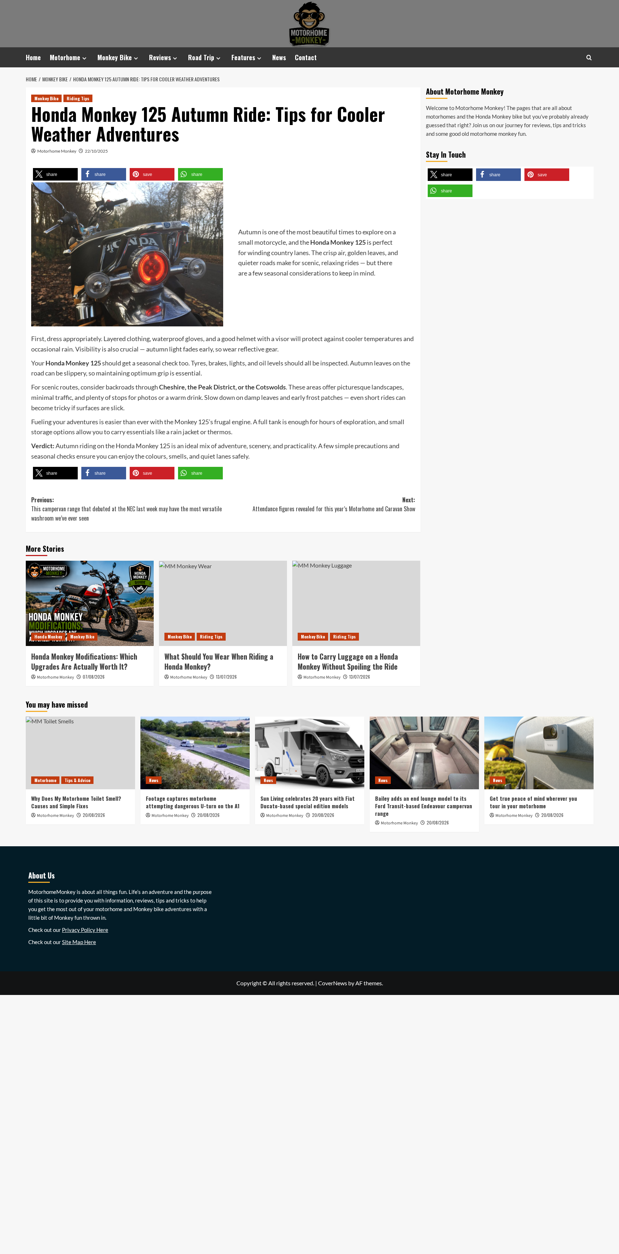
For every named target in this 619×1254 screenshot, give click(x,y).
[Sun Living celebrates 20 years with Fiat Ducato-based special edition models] (309, 753)
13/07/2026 (226, 677)
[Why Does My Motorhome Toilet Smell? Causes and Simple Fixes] (80, 753)
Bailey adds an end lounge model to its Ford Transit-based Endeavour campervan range (423, 805)
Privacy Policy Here (85, 930)
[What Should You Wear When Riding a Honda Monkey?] (223, 603)
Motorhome (65, 57)
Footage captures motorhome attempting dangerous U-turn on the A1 (193, 802)
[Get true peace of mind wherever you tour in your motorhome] (539, 753)
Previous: (126, 509)
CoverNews (332, 983)
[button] (55, 174)
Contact (306, 57)
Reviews (160, 57)
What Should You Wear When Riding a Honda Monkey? (218, 661)
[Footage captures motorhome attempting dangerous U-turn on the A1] (195, 753)
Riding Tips (78, 98)
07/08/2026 (94, 677)
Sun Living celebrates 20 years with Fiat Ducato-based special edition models (307, 802)
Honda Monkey (48, 636)
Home (33, 57)
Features (243, 57)
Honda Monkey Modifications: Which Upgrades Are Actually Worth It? (84, 661)
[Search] (589, 57)
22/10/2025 (96, 151)
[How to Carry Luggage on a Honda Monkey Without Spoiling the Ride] (356, 603)
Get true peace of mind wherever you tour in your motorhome (533, 802)
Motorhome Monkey (56, 151)
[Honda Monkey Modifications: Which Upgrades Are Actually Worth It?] (90, 603)
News (279, 57)
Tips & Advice (77, 780)
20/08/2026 (208, 815)
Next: (334, 504)
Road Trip (201, 57)
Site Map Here (79, 942)
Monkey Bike (114, 57)
